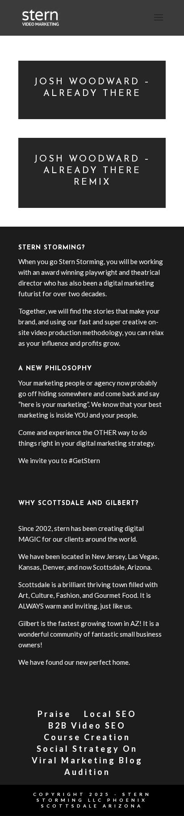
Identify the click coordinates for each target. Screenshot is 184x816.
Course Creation (87, 737)
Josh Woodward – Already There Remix (92, 171)
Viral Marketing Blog (87, 760)
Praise (54, 714)
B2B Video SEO (87, 725)
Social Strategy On (87, 749)
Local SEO (110, 714)
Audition (87, 772)
